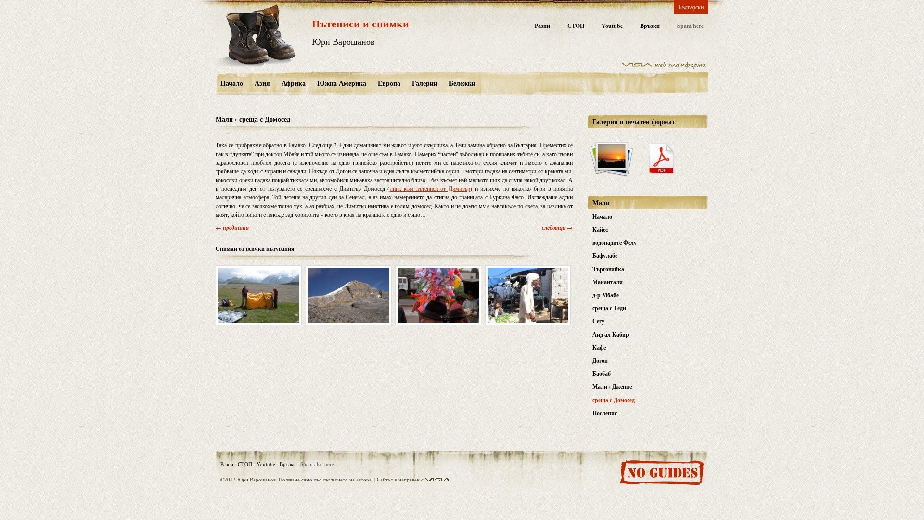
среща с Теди (609, 308)
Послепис (604, 413)
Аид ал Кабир (610, 334)
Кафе (599, 347)
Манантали (607, 282)
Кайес (600, 229)
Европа (389, 83)
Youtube (612, 26)
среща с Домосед (613, 400)
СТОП (575, 26)
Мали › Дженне (612, 386)
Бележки (462, 83)
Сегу (598, 321)
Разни (542, 26)
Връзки (650, 26)
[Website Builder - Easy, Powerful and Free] (663, 67)
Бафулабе (604, 255)
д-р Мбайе (605, 295)
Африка (294, 83)
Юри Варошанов (343, 41)
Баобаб (601, 373)
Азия (262, 83)
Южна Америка (341, 83)
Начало (231, 83)
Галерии (424, 83)
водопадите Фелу (614, 242)
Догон (600, 360)
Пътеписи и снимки (360, 23)
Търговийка (608, 269)
